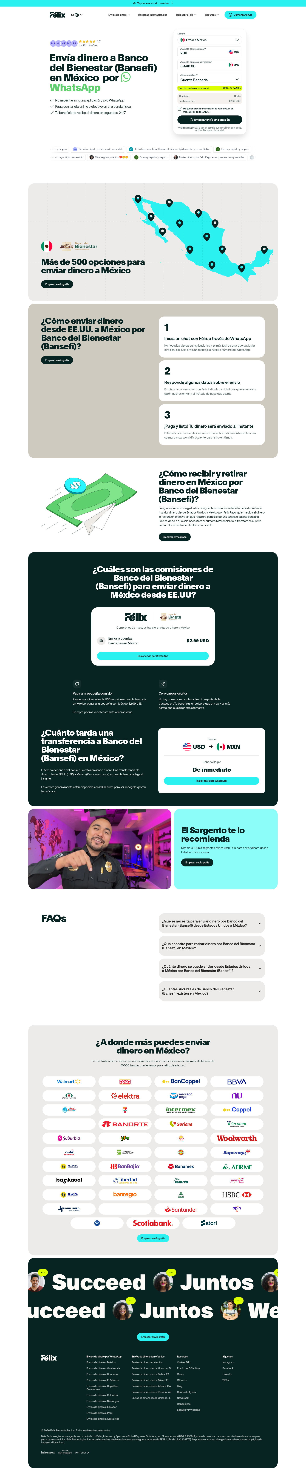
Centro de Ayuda (186, 1392)
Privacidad (219, 130)
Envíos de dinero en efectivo (147, 1362)
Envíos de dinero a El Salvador (102, 1380)
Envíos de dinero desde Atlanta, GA (151, 1386)
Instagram (228, 1362)
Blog (179, 1386)
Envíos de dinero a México (100, 1362)
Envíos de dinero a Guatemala (103, 1368)
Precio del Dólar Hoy (188, 1368)
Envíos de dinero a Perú (99, 1412)
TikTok (225, 1380)
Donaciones (184, 1403)
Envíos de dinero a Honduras (102, 1374)
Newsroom (183, 1397)
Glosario (181, 1380)
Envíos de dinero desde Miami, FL (150, 1380)
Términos (207, 130)
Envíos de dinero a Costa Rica (102, 1418)
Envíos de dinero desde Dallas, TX (150, 1374)
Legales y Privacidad (188, 1409)
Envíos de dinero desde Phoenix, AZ (151, 1392)
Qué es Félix (184, 1362)
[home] (58, 15)
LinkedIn (227, 1374)
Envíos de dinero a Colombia (102, 1395)
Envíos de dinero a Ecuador (101, 1406)
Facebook (227, 1368)
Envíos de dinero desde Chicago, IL (151, 1397)
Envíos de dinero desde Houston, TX (151, 1368)
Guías (180, 1374)
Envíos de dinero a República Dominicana (102, 1388)
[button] (153, 3)
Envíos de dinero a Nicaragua (102, 1401)
